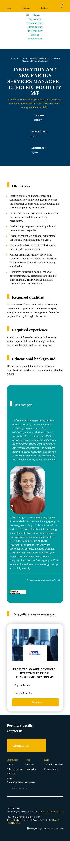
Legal (46, 760)
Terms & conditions (53, 764)
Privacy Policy (51, 769)
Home (12, 58)
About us (11, 773)
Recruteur (30, 764)
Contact (10, 778)
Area (28, 760)
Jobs (22, 58)
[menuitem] (61, 4)
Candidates (31, 769)
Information (12, 760)
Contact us (20, 746)
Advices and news (15, 769)
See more (36, 702)
